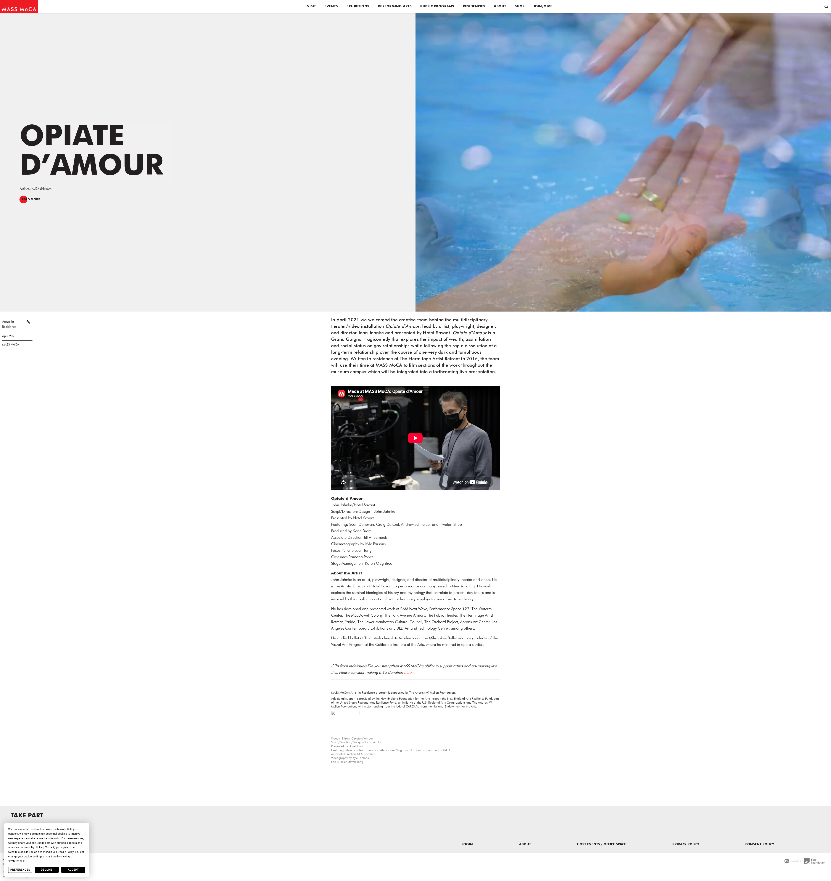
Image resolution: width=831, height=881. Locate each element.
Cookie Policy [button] (66, 852)
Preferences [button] (16, 861)
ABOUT (525, 844)
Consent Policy (759, 844)
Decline (47, 869)
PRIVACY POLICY (685, 844)
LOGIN (467, 844)
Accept (73, 869)
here (407, 673)
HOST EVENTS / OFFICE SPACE (601, 844)
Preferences (20, 869)
